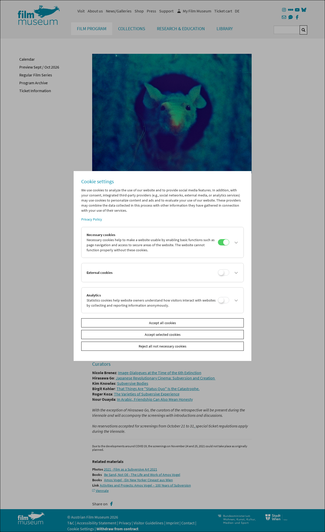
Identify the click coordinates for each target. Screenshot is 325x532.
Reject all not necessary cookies (162, 346)
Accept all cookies (162, 323)
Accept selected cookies (163, 334)
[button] (235, 242)
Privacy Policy (91, 219)
